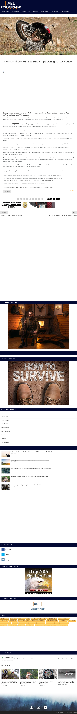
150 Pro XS (14, 622)
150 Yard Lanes (23, 622)
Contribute (69, 712)
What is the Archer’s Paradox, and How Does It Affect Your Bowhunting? (28, 682)
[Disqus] (38, 240)
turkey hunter (15, 123)
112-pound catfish (5, 622)
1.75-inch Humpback (63, 618)
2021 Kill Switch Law (61, 625)
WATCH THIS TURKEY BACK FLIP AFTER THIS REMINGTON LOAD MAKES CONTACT (25, 183)
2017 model (21, 625)
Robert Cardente (6, 431)
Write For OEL (5, 442)
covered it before (21, 171)
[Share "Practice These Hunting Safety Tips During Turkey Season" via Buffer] (32, 198)
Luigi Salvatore (5, 427)
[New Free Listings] (38, 605)
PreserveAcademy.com (9, 657)
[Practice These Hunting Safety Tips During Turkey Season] (38, 36)
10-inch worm (62, 620)
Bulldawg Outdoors (48, 178)
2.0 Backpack (4, 620)
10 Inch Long (21, 620)
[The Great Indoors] (38, 326)
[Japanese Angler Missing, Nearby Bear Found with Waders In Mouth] (6, 487)
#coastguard (4, 618)
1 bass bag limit (52, 618)
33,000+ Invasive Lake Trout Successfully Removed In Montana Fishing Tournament (31, 468)
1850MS (56, 622)
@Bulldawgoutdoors (25, 180)
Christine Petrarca (6, 423)
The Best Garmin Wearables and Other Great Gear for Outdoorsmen (48, 682)
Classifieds (63, 712)
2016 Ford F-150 (64, 622)
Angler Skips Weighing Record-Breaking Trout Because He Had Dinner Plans (29, 476)
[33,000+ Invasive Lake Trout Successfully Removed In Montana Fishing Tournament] (6, 470)
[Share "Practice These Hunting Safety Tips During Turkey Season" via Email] (38, 198)
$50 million (21, 618)
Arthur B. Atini (5, 416)
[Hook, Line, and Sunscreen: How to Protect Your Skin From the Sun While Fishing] (6, 462)
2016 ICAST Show (12, 625)
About (57, 712)
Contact (75, 712)
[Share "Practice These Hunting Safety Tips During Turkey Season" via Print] (41, 198)
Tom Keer (4, 438)
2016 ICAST (3, 625)
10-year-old (72, 620)
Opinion (3, 412)
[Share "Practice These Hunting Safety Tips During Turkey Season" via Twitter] (20, 198)
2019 (32, 625)
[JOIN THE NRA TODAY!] (38, 581)
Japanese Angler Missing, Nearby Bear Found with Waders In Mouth (27, 484)
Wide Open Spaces (48, 187)
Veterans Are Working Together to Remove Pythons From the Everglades (10, 682)
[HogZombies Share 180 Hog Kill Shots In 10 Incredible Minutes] (66, 674)
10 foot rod (13, 620)
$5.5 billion (13, 618)
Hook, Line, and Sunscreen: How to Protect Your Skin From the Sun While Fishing (30, 460)
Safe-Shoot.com (56, 175)
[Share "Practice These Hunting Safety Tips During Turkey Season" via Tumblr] (26, 198)
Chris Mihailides (5, 420)
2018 (28, 625)
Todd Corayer (5, 434)
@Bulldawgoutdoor (10, 180)
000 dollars (42, 618)
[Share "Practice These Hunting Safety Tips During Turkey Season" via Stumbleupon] (35, 198)
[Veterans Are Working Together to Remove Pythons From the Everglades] (10, 674)
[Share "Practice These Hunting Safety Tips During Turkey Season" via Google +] (23, 198)
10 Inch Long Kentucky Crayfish (35, 620)
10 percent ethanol (52, 620)
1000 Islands (50, 622)
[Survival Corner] (38, 383)
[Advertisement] (38, 517)
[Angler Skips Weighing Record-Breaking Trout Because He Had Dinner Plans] (6, 479)
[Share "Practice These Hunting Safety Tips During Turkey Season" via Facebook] (17, 198)
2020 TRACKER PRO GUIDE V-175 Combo (44, 625)
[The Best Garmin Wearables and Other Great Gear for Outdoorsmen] (48, 674)
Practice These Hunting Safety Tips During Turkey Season (21, 187)
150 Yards (32, 622)
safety (16, 117)
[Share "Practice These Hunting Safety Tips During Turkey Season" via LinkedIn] (29, 198)
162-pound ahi (40, 622)
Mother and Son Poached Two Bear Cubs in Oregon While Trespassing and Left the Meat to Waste (34, 451)
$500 (28, 618)
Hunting (35, 65)
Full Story (7, 191)
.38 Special (34, 618)
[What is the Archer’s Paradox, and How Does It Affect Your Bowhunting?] (29, 674)
